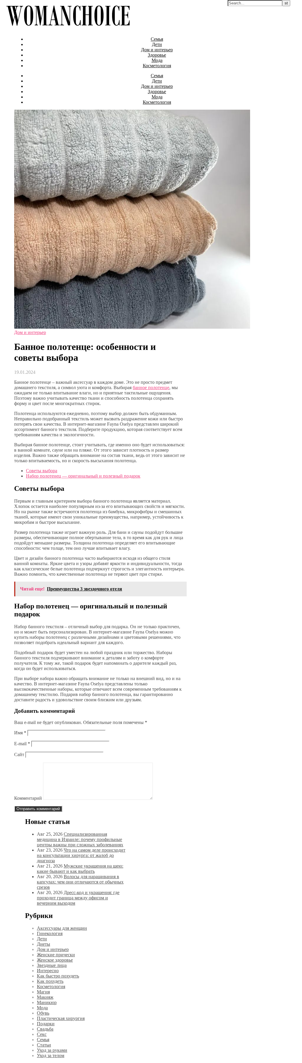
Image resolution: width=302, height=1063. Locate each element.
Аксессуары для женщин (62, 928)
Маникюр (47, 1002)
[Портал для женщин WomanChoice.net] (68, 29)
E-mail (22, 743)
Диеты (43, 944)
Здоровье (157, 54)
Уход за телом (50, 1055)
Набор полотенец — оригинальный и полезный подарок (83, 475)
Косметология (157, 65)
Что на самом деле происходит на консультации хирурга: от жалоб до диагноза (81, 855)
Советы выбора (41, 470)
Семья (157, 39)
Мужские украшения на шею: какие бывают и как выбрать (80, 868)
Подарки (46, 1023)
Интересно (48, 970)
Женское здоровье (55, 959)
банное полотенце (151, 387)
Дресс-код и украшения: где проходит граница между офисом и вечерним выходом (78, 898)
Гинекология (50, 933)
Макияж (45, 997)
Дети (157, 44)
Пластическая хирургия (61, 1018)
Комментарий (28, 798)
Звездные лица (52, 965)
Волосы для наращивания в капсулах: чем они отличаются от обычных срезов (80, 882)
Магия (43, 991)
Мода (157, 60)
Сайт (19, 754)
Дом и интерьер (157, 49)
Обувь (43, 1013)
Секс (42, 1034)
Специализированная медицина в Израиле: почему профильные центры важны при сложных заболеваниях (80, 839)
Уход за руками (52, 1050)
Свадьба (45, 1028)
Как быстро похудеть (58, 975)
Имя (20, 732)
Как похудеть (50, 981)
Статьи (44, 1044)
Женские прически (56, 954)
